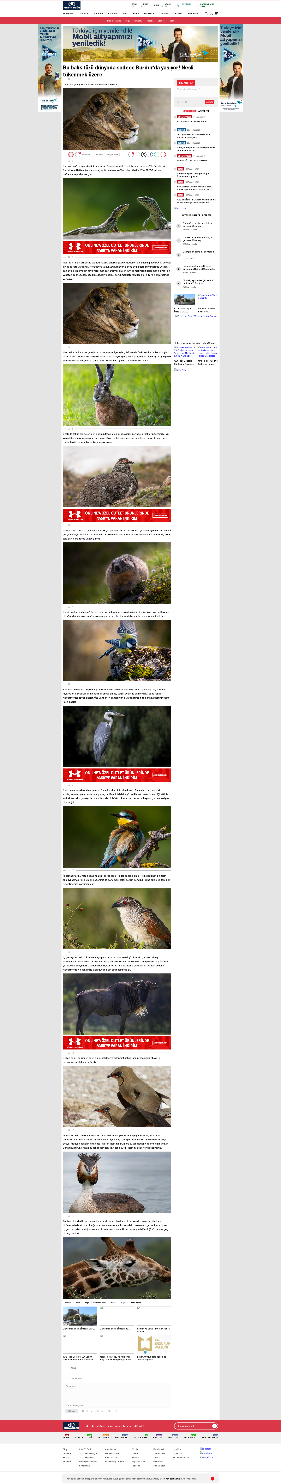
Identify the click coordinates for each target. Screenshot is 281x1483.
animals (68, 1302)
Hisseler (157, 1436)
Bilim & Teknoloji (114, 21)
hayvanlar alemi (99, 1302)
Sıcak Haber (159, 1465)
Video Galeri (159, 1453)
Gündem (98, 13)
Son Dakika (68, 13)
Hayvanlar (138, 21)
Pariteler (173, 1436)
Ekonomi (112, 13)
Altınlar (135, 1449)
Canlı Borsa (110, 1449)
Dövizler (135, 1453)
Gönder (71, 1411)
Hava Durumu (121, 1436)
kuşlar (123, 1302)
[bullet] (102, 1411)
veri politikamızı (173, 1478)
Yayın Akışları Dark (88, 1457)
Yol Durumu (190, 1436)
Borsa (66, 1436)
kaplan (113, 1302)
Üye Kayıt (177, 1453)
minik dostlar (136, 1302)
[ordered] (98, 1411)
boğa (87, 1302)
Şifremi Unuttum (181, 1457)
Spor (125, 13)
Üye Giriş (177, 1449)
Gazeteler (193, 13)
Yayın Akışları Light (88, 1453)
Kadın (136, 13)
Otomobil (161, 21)
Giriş (65, 1449)
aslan (78, 1302)
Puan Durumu (141, 1436)
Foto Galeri (149, 13)
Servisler (84, 13)
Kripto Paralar (210, 1436)
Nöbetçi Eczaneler (88, 1461)
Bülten (66, 1457)
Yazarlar (179, 13)
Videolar (165, 13)
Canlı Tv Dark (85, 1449)
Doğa (127, 21)
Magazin (150, 21)
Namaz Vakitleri (83, 1436)
